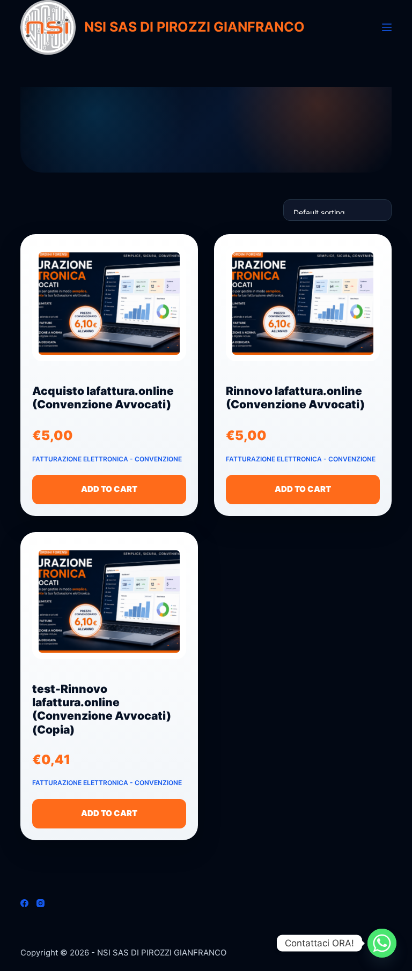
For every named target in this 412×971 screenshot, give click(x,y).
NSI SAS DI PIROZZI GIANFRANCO (194, 27)
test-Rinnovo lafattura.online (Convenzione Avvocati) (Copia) (101, 709)
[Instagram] (40, 903)
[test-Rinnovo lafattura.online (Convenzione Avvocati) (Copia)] (109, 606)
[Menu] (387, 27)
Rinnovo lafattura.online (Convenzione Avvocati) (295, 397)
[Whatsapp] (381, 943)
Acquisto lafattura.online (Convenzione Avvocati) (103, 397)
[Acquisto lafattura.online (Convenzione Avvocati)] (109, 308)
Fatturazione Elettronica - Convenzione (107, 459)
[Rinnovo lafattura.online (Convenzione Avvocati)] (303, 308)
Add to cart (109, 489)
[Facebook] (24, 903)
